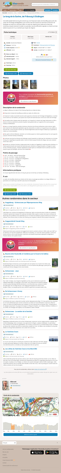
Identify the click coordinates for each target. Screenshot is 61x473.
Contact (4, 463)
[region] (30, 406)
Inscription (48, 10)
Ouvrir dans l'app (11, 69)
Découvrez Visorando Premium (43, 60)
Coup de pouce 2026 (8, 460)
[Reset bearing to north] (56, 405)
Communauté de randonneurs (10, 465)
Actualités (5, 457)
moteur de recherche (39, 369)
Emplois (5, 454)
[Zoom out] (56, 402)
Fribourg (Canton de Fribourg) (47, 45)
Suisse (38, 42)
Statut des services (25, 470)
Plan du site (5, 452)
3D (53, 414)
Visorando (4, 13)
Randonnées (13, 10)
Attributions (5, 415)
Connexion (55, 10)
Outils (5, 10)
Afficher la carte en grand (30, 434)
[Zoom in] (56, 399)
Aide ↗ (21, 10)
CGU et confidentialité (8, 449)
